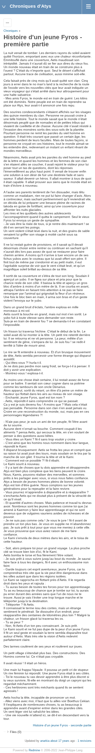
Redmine (34, 750)
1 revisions (84, 740)
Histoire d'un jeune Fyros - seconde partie (62, 725)
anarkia (44, 740)
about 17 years (59, 740)
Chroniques (11, 30)
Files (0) (15, 732)
